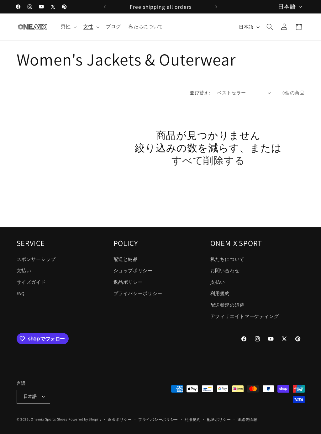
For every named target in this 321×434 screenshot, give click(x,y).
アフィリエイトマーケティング (244, 316)
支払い (24, 270)
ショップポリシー (133, 270)
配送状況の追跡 (227, 305)
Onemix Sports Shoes (49, 419)
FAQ (21, 293)
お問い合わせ (225, 270)
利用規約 (220, 293)
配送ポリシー (219, 419)
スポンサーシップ (36, 259)
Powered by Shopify (84, 419)
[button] (68, 27)
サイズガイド (31, 282)
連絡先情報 (247, 419)
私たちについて (227, 259)
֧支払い (217, 282)
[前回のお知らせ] (105, 6)
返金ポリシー (120, 419)
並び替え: (200, 93)
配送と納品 (125, 259)
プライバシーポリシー (137, 293)
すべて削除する (208, 160)
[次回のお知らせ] (216, 6)
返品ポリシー (128, 282)
